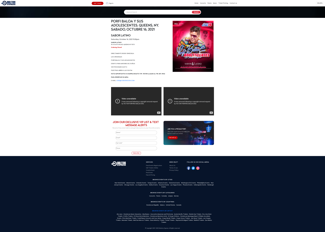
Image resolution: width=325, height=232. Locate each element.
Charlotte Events (174, 183)
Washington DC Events (188, 183)
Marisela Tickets (127, 220)
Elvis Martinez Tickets (129, 218)
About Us (172, 165)
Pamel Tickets (170, 220)
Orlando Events (141, 183)
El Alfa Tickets (128, 216)
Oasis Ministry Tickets (157, 220)
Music (215, 3)
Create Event (150, 170)
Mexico (162, 205)
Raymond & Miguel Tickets (184, 220)
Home (196, 3)
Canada (178, 205)
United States (170, 205)
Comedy (164, 196)
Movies (176, 196)
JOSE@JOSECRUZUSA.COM (125, 80)
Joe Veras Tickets (196, 218)
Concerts (203, 3)
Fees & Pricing (150, 175)
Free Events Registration (154, 165)
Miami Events (130, 183)
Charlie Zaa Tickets (195, 214)
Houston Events (164, 185)
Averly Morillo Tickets (181, 214)
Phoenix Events (188, 185)
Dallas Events (153, 185)
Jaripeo (170, 196)
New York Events (120, 183)
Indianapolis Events (200, 185)
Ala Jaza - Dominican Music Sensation (129, 214)
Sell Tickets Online (152, 168)
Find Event (149, 172)
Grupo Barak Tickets (169, 218)
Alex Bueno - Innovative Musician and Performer (157, 214)
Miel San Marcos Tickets (141, 220)
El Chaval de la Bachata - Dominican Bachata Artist (150, 216)
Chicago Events (129, 185)
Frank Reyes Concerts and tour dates (149, 218)
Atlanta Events (163, 183)
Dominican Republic (152, 205)
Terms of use (173, 168)
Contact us (233, 3)
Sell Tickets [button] (97, 3)
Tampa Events (152, 183)
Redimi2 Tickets (199, 220)
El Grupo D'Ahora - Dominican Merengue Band (183, 216)
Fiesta (210, 3)
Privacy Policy (173, 170)
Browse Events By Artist (162, 211)
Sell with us (172, 137)
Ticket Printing (223, 3)
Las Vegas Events (176, 185)
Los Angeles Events (141, 185)
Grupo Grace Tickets (183, 218)
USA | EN (319, 3)
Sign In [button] (111, 3)
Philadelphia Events (203, 183)
